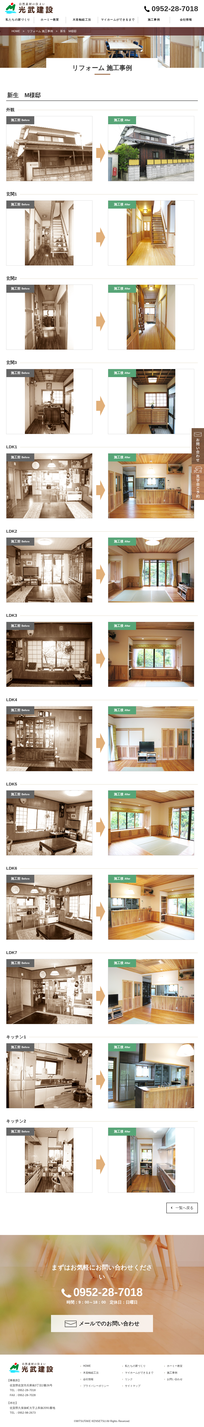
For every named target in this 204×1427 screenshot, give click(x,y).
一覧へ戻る (184, 1208)
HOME (16, 31)
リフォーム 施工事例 (40, 31)
